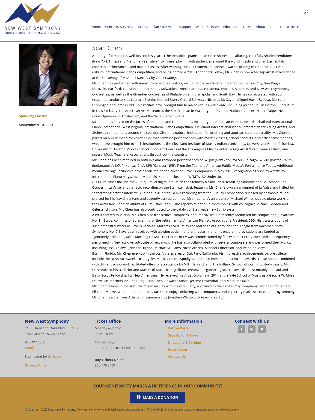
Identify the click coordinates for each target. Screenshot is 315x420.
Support (185, 26)
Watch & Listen (207, 26)
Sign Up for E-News (183, 335)
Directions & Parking (184, 342)
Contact (275, 26)
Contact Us (177, 356)
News (247, 26)
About (260, 26)
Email (29, 348)
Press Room (177, 349)
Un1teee (54, 356)
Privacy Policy (36, 365)
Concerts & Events (119, 26)
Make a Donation (160, 397)
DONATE (292, 26)
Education (231, 26)
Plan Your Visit (163, 26)
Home (96, 26)
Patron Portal (179, 328)
